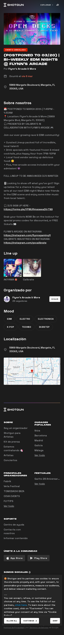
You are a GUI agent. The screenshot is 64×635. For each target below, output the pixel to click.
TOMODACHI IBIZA (14, 491)
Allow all (12, 621)
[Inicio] (14, 5)
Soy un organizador (15, 428)
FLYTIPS (8, 501)
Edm (9, 319)
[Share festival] (57, 5)
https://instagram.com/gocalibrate (25, 242)
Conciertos (10, 460)
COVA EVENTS (12, 496)
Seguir (54, 299)
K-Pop (10, 327)
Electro (25, 319)
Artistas (8, 455)
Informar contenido (16, 538)
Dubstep (44, 327)
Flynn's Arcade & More (22, 68)
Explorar (46, 5)
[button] (54, 299)
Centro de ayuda (14, 524)
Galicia (38, 445)
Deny (55, 621)
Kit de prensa (12, 441)
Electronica (46, 319)
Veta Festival (12, 486)
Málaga (38, 450)
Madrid (38, 440)
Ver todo (39, 455)
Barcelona (40, 435)
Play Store (40, 558)
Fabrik (7, 481)
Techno (26, 327)
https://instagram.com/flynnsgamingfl (27, 235)
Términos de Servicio (38, 627)
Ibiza (37, 430)
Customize (28, 621)
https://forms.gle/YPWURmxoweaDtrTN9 (28, 209)
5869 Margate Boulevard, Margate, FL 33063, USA (32, 349)
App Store (17, 558)
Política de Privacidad (14, 627)
